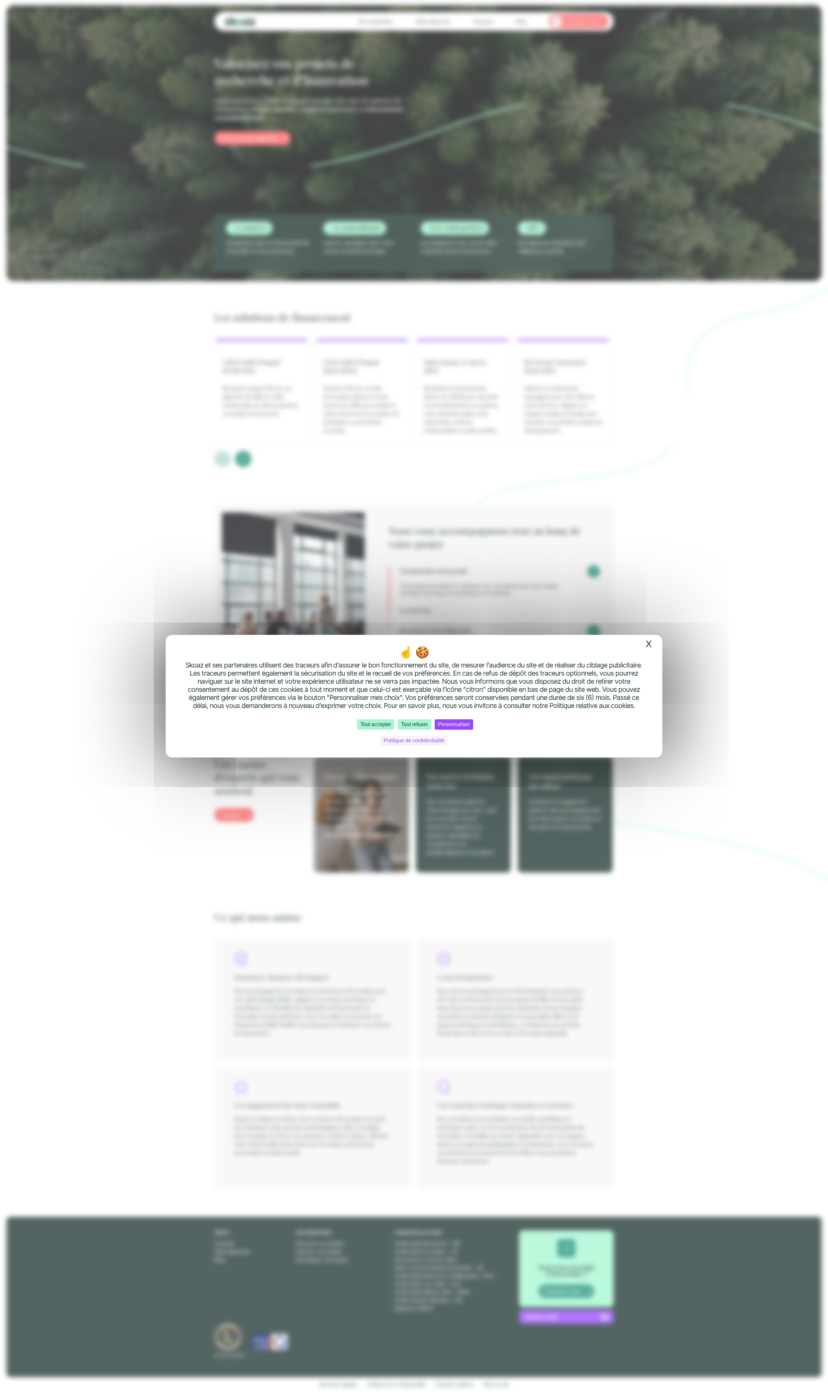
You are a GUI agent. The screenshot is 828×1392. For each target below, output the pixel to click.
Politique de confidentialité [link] (414, 740)
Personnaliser (454, 724)
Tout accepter (375, 724)
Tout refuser (414, 724)
